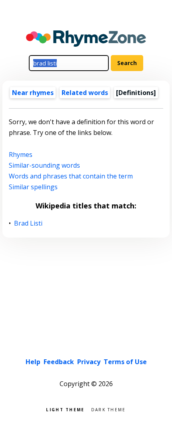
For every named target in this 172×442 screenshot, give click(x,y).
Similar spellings (33, 186)
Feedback (59, 361)
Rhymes (20, 154)
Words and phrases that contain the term (71, 176)
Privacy (88, 361)
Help (33, 361)
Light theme (65, 409)
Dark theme (108, 409)
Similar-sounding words (44, 165)
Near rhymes (33, 92)
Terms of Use (125, 361)
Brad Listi (28, 223)
